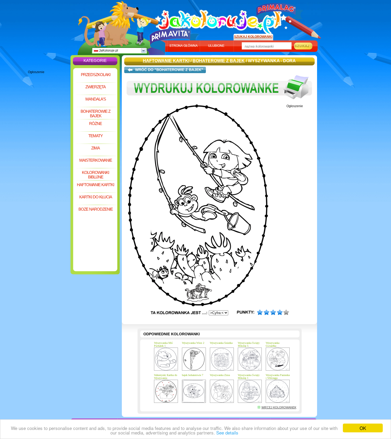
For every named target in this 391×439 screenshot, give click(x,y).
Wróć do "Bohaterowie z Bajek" (169, 70)
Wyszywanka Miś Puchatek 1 (163, 344)
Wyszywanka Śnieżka (221, 342)
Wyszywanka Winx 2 (193, 342)
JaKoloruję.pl (220, 19)
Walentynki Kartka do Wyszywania (165, 376)
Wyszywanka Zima (220, 375)
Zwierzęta (95, 87)
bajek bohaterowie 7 (192, 375)
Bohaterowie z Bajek (219, 60)
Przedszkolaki (95, 74)
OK (363, 428)
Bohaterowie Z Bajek (95, 113)
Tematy (95, 135)
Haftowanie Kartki (95, 184)
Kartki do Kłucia (95, 197)
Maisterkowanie (95, 160)
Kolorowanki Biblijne (95, 174)
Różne (95, 123)
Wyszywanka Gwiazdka (272, 344)
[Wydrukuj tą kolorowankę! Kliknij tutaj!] (219, 103)
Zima (95, 148)
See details (227, 432)
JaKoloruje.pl (108, 50)
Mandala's (95, 99)
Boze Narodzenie (95, 209)
